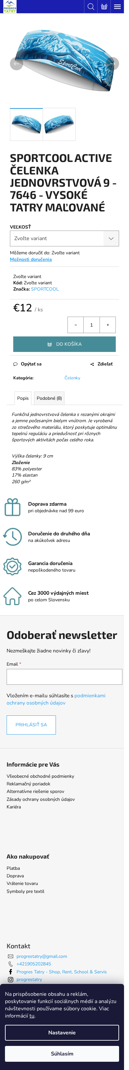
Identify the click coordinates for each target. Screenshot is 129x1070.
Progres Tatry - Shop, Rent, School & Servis (62, 972)
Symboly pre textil (25, 891)
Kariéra (14, 807)
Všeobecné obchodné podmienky (40, 776)
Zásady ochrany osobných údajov (41, 799)
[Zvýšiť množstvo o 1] (107, 325)
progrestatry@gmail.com (42, 956)
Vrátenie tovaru (22, 883)
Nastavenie (62, 1032)
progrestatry (29, 979)
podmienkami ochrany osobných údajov (56, 699)
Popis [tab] (23, 398)
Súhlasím (62, 1053)
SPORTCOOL (45, 289)
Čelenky (72, 378)
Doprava (15, 876)
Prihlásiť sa (31, 725)
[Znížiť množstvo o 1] (76, 325)
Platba (13, 868)
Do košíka (69, 344)
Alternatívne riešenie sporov (35, 791)
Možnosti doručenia (31, 259)
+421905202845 (34, 964)
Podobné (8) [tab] (49, 398)
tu (31, 1016)
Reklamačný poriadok (28, 784)
